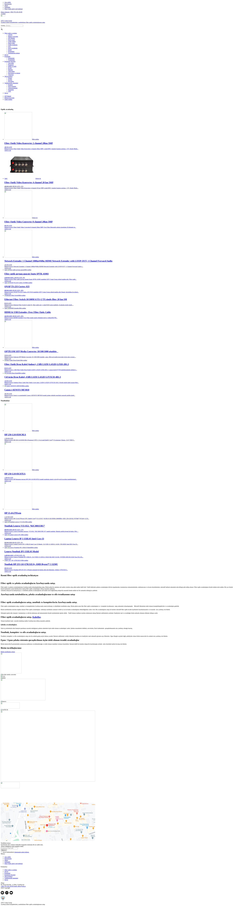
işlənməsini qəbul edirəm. (21, 852)
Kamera (10, 84)
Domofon (11, 89)
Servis (6, 93)
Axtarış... (3, 25)
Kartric (10, 80)
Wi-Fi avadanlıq (12, 48)
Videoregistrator (12, 88)
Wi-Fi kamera (12, 86)
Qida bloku (11, 71)
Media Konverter (9, 98)
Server (6, 55)
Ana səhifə (7, 2)
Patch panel (11, 40)
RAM (10, 68)
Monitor (10, 70)
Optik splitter (12, 41)
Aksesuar (11, 75)
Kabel (10, 50)
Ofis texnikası (8, 76)
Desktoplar (11, 58)
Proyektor (11, 81)
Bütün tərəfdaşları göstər (8, 652)
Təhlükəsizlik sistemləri (11, 83)
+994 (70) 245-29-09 (11, 12)
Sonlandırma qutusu (14, 53)
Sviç (9, 46)
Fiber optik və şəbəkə (10, 33)
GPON (10, 35)
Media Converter (13, 36)
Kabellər (36, 617)
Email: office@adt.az (19, 886)
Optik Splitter (8, 99)
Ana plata (11, 63)
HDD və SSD (12, 66)
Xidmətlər (7, 7)
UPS (9, 91)
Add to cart (7, 150)
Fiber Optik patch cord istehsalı (13, 9)
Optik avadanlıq (12, 45)
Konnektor (11, 51)
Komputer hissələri (9, 61)
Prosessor (11, 65)
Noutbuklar (11, 60)
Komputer (7, 56)
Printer (10, 78)
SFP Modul (11, 38)
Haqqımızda (8, 4)
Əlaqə (6, 5)
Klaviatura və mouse (14, 73)
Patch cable (11, 43)
